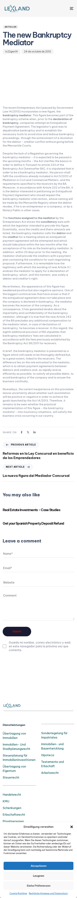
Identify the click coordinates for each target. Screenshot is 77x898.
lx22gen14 (11, 51)
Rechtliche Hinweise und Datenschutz (48, 893)
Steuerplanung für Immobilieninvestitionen (19, 758)
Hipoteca (47, 755)
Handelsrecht (12, 794)
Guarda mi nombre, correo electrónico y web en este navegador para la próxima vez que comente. (40, 646)
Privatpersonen (13, 821)
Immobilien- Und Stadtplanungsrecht (16, 747)
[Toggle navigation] (61, 8)
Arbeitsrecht (50, 773)
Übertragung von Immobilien (14, 736)
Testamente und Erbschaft (52, 764)
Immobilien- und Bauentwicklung (52, 746)
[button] (71, 827)
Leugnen (38, 875)
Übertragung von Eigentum (14, 769)
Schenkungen (12, 808)
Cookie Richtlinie (18, 893)
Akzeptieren (39, 866)
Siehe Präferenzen (38, 885)
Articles (10, 27)
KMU (6, 801)
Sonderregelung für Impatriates (54, 735)
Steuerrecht (11, 777)
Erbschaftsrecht (14, 814)
